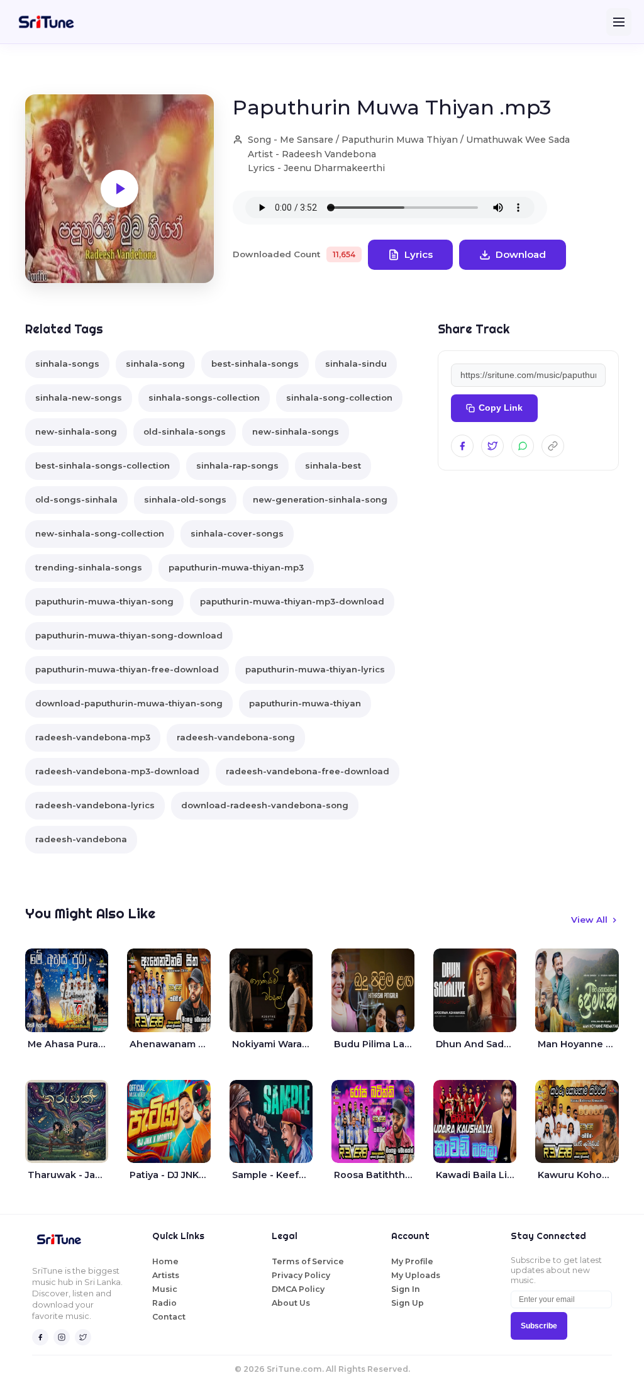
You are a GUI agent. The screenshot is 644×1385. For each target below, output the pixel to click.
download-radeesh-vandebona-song (264, 805)
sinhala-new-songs (78, 397)
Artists (165, 1275)
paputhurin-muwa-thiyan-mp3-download (292, 601)
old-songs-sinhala (76, 499)
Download (521, 254)
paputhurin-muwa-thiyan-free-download (127, 669)
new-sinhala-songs (295, 431)
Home (165, 1261)
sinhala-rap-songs (237, 465)
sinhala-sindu (356, 364)
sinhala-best (333, 465)
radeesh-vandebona (81, 839)
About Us (291, 1303)
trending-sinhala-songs (88, 567)
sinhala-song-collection (339, 397)
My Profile (412, 1261)
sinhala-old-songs (185, 499)
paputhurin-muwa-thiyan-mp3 (236, 567)
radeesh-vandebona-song (236, 737)
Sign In (405, 1289)
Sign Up (407, 1303)
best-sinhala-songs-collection (102, 465)
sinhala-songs (67, 364)
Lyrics (418, 254)
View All (589, 920)
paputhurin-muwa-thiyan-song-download (129, 635)
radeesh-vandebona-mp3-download (117, 771)
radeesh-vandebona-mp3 (92, 737)
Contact (169, 1316)
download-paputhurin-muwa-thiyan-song (129, 703)
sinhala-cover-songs (237, 533)
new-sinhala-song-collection (99, 533)
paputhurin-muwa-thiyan (305, 703)
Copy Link (501, 408)
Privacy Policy (301, 1275)
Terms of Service (308, 1261)
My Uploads (415, 1275)
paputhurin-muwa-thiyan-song (104, 601)
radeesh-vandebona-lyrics (95, 805)
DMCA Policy (298, 1289)
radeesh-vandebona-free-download (307, 771)
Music (164, 1289)
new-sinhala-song (76, 431)
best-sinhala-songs (255, 364)
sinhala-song (155, 364)
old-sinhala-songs (184, 431)
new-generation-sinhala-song (320, 499)
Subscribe (539, 1325)
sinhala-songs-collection (204, 397)
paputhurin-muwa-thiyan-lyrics (315, 669)
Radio (164, 1303)
